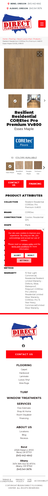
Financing (35, 184)
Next (44, 99)
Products (36, 39)
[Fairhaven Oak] (38, 165)
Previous (4, 99)
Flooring (12, 39)
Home (5, 39)
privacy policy (27, 244)
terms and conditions (20, 246)
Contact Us (13, 183)
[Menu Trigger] (42, 24)
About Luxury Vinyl (24, 39)
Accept (17, 255)
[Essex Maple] (10, 166)
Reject (31, 255)
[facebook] (23, 346)
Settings (24, 260)
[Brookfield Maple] (19, 165)
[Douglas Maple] (28, 165)
